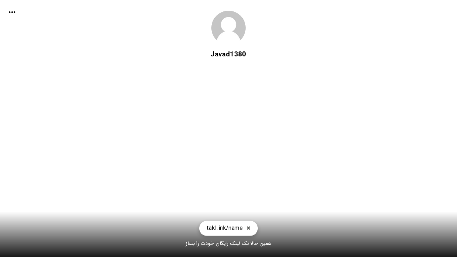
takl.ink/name (224, 230)
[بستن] (248, 230)
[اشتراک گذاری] (12, 12)
